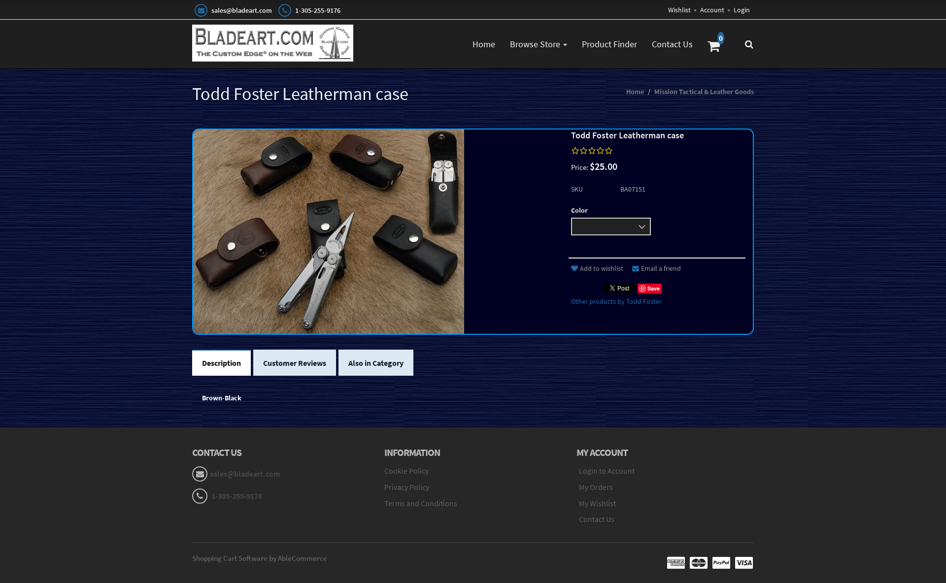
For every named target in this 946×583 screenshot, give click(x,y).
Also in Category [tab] (376, 363)
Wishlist (679, 9)
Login (742, 9)
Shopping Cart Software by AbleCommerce (259, 558)
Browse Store (535, 44)
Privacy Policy (406, 487)
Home (484, 44)
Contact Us (672, 44)
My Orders (596, 487)
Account (712, 9)
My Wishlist (597, 503)
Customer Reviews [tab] (294, 363)
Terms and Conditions (420, 503)
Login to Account (607, 471)
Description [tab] (221, 363)
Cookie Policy (406, 471)
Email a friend (661, 268)
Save (653, 288)
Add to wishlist (601, 268)
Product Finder (609, 44)
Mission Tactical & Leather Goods (704, 91)
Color (579, 210)
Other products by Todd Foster (616, 301)
